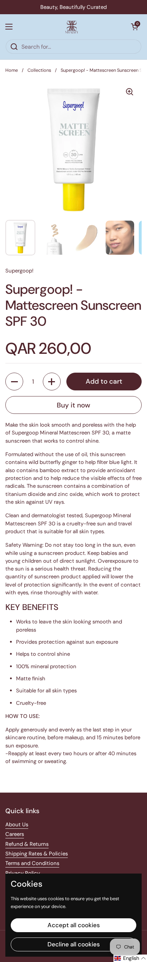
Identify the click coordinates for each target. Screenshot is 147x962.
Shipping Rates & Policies (36, 853)
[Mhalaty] (72, 27)
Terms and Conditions (32, 863)
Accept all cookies (73, 925)
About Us (16, 824)
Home (11, 70)
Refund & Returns (27, 844)
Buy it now (73, 405)
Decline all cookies (73, 944)
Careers (14, 834)
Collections (39, 70)
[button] (134, 27)
